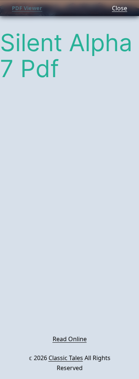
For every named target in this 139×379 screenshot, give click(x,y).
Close (119, 8)
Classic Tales (66, 358)
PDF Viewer (27, 7)
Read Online (70, 339)
